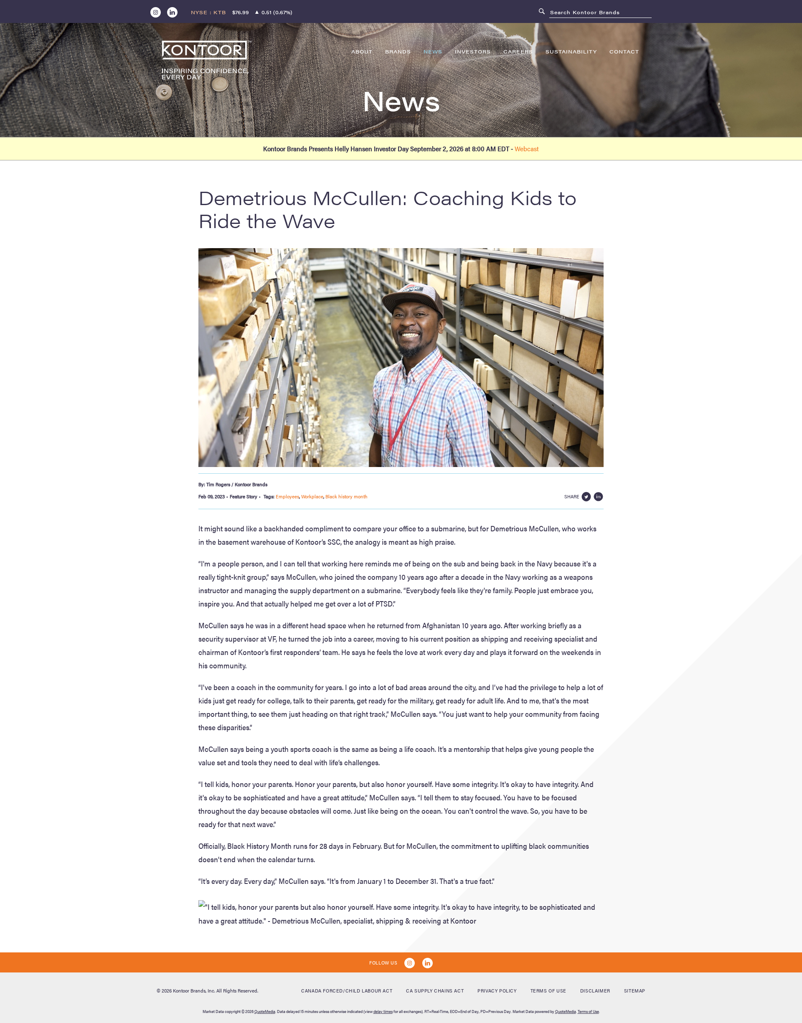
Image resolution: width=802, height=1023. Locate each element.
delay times (383, 1011)
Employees (287, 496)
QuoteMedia (264, 1011)
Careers (518, 51)
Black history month (346, 496)
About (362, 51)
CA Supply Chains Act (435, 990)
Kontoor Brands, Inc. (194, 990)
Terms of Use (548, 990)
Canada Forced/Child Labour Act (346, 990)
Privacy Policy (496, 990)
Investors (473, 51)
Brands (398, 51)
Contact (624, 51)
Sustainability (571, 51)
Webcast (527, 148)
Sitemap (634, 990)
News (433, 51)
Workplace (312, 496)
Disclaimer (595, 990)
